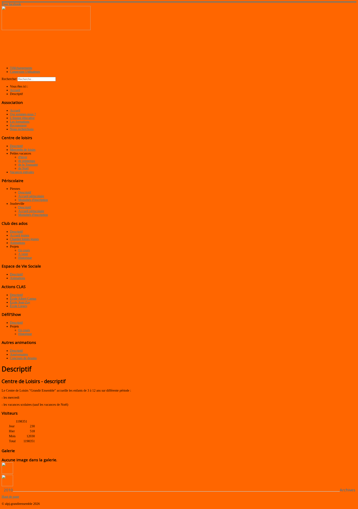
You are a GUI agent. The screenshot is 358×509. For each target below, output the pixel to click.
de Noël (23, 168)
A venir (23, 254)
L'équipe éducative (22, 118)
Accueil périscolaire (31, 196)
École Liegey (18, 306)
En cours (24, 250)
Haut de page (10, 496)
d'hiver (22, 157)
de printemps (26, 161)
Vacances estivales (22, 172)
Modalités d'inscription (33, 200)
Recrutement (18, 125)
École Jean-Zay (20, 302)
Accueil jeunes (19, 235)
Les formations (19, 121)
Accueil (15, 110)
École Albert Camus (23, 298)
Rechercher (9, 79)
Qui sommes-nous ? (23, 114)
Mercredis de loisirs (22, 149)
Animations (17, 243)
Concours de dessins (23, 358)
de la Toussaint (28, 164)
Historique (25, 257)
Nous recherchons (22, 129)
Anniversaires (19, 354)
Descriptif (16, 146)
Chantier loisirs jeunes (24, 239)
